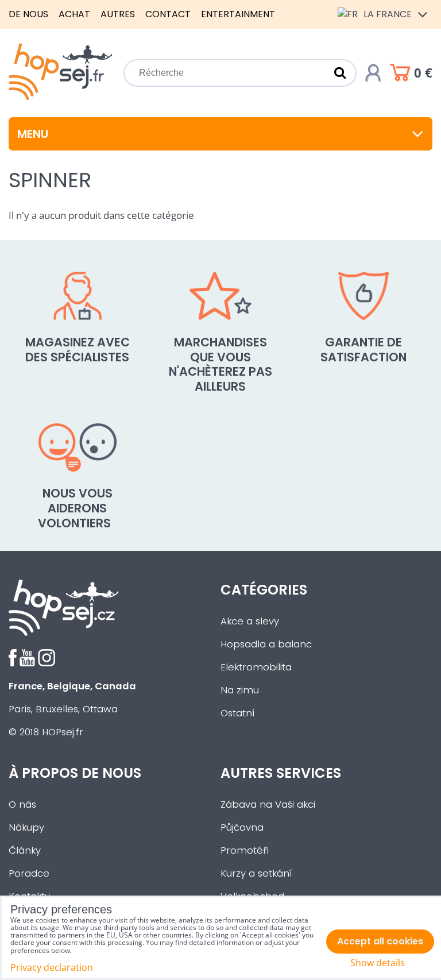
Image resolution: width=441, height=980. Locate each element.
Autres (117, 14)
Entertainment (238, 14)
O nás (22, 804)
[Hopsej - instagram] (46, 663)
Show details (377, 963)
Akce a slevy (249, 621)
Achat (74, 14)
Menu (32, 134)
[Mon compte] (373, 73)
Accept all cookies (380, 941)
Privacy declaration (51, 967)
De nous (28, 14)
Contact (168, 14)
